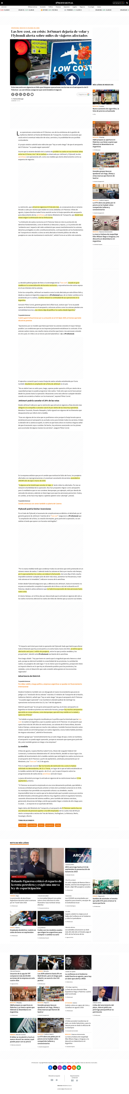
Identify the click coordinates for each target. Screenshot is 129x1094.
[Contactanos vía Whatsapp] (57, 1080)
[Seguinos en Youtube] (69, 1067)
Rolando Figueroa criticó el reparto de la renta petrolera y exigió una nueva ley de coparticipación (36, 884)
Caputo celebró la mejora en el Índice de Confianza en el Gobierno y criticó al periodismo (78, 916)
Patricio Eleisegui (18, 99)
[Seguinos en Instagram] (60, 1067)
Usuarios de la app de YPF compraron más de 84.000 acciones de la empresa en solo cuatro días (22, 977)
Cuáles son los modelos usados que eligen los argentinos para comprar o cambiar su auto (50, 932)
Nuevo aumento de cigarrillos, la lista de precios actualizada (106, 110)
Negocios (82, 7)
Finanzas (58, 7)
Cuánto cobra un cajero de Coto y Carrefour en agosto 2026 (77, 1006)
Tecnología (91, 7)
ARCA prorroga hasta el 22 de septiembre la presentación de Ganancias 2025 (77, 869)
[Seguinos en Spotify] (79, 1067)
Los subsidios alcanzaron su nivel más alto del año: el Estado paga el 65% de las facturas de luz (78, 932)
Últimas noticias (32, 7)
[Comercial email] (72, 1080)
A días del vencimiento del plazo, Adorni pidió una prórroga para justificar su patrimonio (103, 1008)
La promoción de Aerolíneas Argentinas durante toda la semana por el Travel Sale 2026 (23, 900)
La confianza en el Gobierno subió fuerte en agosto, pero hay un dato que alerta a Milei (78, 976)
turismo (41, 825)
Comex (99, 7)
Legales (75, 7)
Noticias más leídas (19, 843)
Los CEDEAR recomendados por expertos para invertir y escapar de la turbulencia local (78, 900)
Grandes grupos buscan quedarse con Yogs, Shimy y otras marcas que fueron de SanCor (104, 174)
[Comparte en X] (16, 94)
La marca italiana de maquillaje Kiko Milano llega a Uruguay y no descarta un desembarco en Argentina (106, 237)
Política (51, 7)
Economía (43, 7)
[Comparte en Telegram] (28, 94)
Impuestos (67, 7)
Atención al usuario (54, 1076)
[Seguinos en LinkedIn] (64, 1067)
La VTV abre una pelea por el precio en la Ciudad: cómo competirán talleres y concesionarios (104, 206)
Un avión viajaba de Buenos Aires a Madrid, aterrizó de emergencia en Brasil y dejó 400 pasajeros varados (77, 884)
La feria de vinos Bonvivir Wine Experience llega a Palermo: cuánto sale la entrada (78, 991)
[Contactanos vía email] (52, 1080)
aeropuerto (49, 825)
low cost (63, 283)
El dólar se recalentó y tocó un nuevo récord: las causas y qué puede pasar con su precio (22, 1039)
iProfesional (15, 28)
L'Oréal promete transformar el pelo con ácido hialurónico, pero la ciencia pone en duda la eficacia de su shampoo (78, 1024)
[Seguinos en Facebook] (50, 1067)
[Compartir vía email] (32, 94)
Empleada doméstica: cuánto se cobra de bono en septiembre (23, 931)
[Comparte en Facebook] (12, 94)
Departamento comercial (74, 1077)
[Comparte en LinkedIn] (24, 94)
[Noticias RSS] (74, 1067)
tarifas (58, 825)
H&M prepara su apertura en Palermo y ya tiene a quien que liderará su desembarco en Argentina (105, 143)
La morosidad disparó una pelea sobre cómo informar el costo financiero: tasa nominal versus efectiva (49, 901)
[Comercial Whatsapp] (77, 1080)
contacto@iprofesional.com (64, 1089)
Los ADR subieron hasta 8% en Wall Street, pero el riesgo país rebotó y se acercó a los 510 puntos (50, 977)
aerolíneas (22, 157)
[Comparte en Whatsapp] (20, 94)
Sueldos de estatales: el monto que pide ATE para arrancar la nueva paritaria (105, 900)
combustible (32, 825)
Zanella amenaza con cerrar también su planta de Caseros (40, 504)
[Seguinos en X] (55, 1067)
